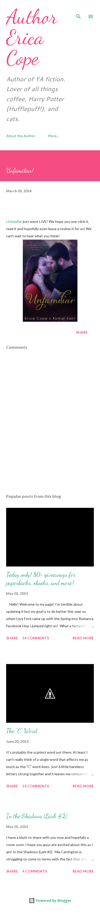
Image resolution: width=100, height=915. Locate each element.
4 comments (34, 871)
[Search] (78, 9)
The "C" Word (21, 731)
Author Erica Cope (31, 37)
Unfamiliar (14, 221)
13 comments (35, 786)
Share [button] (82, 332)
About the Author (20, 136)
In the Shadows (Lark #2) (36, 816)
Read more (83, 638)
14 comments (35, 638)
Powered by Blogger (53, 900)
